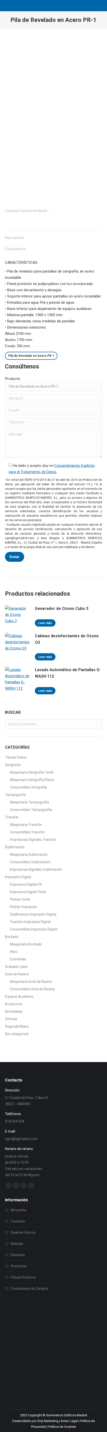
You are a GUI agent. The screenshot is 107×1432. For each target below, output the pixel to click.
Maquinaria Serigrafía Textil (31, 772)
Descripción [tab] (14, 237)
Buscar (96, 724)
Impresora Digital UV (26, 884)
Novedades (14, 1011)
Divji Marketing (47, 1421)
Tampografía (15, 795)
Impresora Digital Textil (28, 892)
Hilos (13, 952)
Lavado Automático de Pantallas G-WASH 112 (68, 673)
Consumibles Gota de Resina (32, 989)
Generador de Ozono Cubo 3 (61, 608)
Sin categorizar (17, 1034)
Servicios (18, 1255)
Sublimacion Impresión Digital (33, 914)
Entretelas (18, 959)
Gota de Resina (17, 974)
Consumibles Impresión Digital (33, 929)
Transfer (12, 817)
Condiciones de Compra (29, 1288)
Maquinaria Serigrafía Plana (32, 780)
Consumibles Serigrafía (28, 787)
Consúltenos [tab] (15, 249)
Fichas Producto (23, 1277)
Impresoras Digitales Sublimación (36, 869)
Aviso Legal (69, 1421)
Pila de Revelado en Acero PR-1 (31, 356)
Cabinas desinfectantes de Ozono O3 (67, 639)
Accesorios (13, 1004)
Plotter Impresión (23, 907)
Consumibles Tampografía (31, 810)
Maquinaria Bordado (26, 944)
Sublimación (14, 847)
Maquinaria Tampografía (29, 802)
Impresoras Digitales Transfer (33, 840)
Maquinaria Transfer (26, 825)
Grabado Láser (16, 967)
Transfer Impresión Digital (30, 922)
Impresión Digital (18, 877)
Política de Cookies (62, 1427)
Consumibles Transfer (27, 832)
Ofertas (11, 1019)
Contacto (18, 1221)
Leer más (45, 623)
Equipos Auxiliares (33, 211)
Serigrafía (13, 765)
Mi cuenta (18, 1210)
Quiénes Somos (23, 1232)
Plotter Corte (20, 899)
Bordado (11, 937)
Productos (19, 1266)
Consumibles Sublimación (30, 862)
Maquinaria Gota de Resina (31, 982)
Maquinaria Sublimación (29, 855)
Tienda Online (16, 757)
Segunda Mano (17, 1026)
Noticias (17, 1244)
